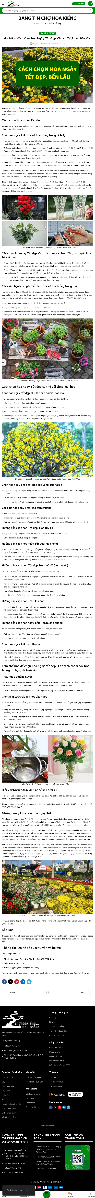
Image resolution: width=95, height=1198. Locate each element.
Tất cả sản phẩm (9, 1117)
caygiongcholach (40, 43)
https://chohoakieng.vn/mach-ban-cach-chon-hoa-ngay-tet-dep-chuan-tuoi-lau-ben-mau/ (50, 973)
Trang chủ (38, 23)
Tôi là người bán (55, 1086)
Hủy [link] (28, 1190)
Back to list (47, 992)
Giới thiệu (53, 1017)
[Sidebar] (3, 362)
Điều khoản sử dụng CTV (59, 1065)
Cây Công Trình (8, 1086)
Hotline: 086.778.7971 (12, 1046)
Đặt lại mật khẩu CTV (58, 1061)
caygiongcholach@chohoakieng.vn (26, 967)
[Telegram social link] (29, 981)
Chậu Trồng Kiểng (9, 1108)
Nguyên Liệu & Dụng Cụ (11, 1104)
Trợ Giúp (52, 1077)
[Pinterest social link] (16, 981)
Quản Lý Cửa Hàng (33, 1077)
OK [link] (21, 1190)
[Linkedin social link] (22, 981)
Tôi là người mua (56, 1082)
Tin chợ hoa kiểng (56, 1026)
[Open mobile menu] (3, 3)
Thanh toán (30, 1103)
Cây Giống (6, 1090)
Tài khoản (30, 1098)
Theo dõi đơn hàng (33, 1107)
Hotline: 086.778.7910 (12, 1168)
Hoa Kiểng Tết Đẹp (53, 23)
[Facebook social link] (4, 981)
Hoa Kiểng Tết (8, 1077)
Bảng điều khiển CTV (57, 1047)
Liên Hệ (52, 1022)
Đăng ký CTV (54, 1052)
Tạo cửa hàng (78, 3)
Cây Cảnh (6, 1082)
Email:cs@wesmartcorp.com (14, 1163)
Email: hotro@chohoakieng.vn (15, 1050)
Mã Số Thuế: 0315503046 (13, 1173)
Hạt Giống (6, 1095)
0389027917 (20, 963)
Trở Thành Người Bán (58, 1031)
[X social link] (10, 981)
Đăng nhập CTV (55, 1056)
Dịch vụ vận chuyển (10, 1113)
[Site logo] (13, 3)
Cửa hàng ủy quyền (57, 1035)
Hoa (3, 1099)
